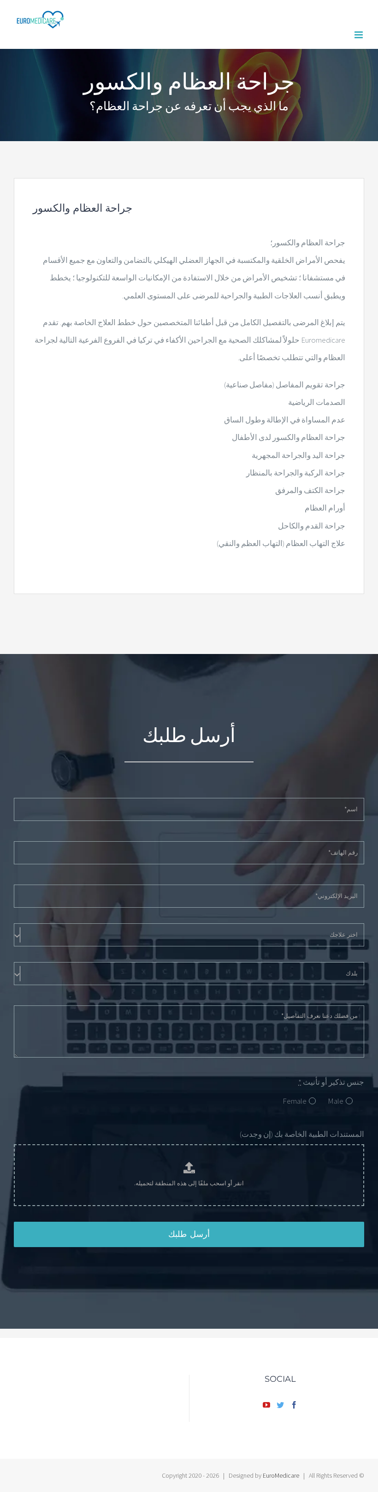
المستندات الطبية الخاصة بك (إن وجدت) (302, 1134)
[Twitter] (280, 1405)
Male (335, 1101)
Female (295, 1101)
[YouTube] (266, 1405)
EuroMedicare (281, 1475)
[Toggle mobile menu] (359, 35)
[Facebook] (294, 1405)
